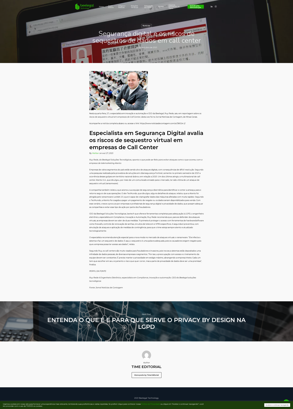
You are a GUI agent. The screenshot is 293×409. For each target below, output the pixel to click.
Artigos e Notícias (121, 6)
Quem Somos (111, 6)
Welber (95, 153)
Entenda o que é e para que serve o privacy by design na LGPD (146, 321)
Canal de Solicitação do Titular (174, 6)
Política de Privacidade (150, 404)
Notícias (146, 26)
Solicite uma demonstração (195, 6)
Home (101, 6)
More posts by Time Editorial (146, 375)
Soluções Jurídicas (134, 6)
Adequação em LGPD (148, 6)
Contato (161, 6)
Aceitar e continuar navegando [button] (277, 405)
